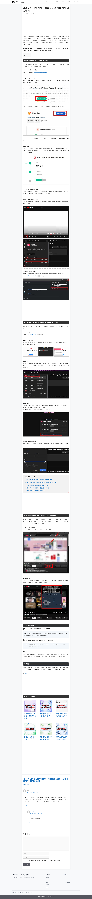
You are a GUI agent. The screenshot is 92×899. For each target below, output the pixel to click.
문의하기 (66, 879)
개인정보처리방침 (21, 892)
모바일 (63, 1)
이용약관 (14, 892)
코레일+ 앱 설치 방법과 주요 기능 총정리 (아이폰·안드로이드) (61, 738)
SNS (53, 1)
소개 (65, 877)
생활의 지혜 (76, 1)
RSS (31, 892)
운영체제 (69, 1)
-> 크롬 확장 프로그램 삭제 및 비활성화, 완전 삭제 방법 (38, 479)
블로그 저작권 (67, 882)
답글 (26, 805)
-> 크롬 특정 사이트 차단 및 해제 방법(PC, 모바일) (37, 488)
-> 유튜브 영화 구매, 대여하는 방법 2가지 (35, 490)
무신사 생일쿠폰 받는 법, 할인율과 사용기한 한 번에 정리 (62, 715)
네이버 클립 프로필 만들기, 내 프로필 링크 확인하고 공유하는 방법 (30, 716)
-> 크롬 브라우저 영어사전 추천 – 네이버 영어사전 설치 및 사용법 (41, 482)
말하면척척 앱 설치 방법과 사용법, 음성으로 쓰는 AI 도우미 (45, 715)
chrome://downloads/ (29, 276)
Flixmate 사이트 (32, 334)
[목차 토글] (28, 55)
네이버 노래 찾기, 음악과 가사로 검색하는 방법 (30, 738)
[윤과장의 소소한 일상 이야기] (18, 2)
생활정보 (48, 886)
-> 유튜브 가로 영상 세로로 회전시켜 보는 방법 (36, 485)
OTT (57, 1)
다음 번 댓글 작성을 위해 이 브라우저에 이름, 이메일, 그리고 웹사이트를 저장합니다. (44, 860)
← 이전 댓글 (26, 784)
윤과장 (32, 811)
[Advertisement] (46, 23)
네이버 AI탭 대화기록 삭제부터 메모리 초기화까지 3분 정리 (46, 738)
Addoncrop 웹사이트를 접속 (40, 72)
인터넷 (47, 1)
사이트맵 (27, 892)
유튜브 (25, 673)
